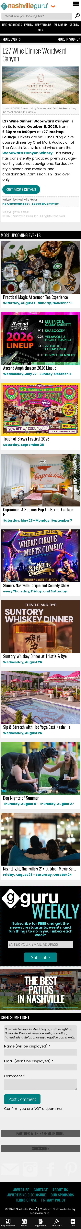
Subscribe (40, 1148)
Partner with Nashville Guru (40, 1133)
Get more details (21, 189)
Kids (40, 30)
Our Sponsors (62, 1194)
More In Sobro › (69, 39)
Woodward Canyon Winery (27, 153)
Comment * (14, 1076)
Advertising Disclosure (36, 108)
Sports (74, 24)
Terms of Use (26, 1200)
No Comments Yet (16, 204)
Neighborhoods (12, 24)
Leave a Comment (46, 204)
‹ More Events (11, 39)
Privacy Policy (53, 1200)
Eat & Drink (60, 24)
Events (28, 24)
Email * (28, 1061)
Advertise (21, 1189)
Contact (41, 1189)
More (73, 1225)
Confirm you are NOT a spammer (33, 1108)
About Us (60, 1189)
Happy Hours (43, 24)
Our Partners (61, 108)
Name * (27, 1046)
